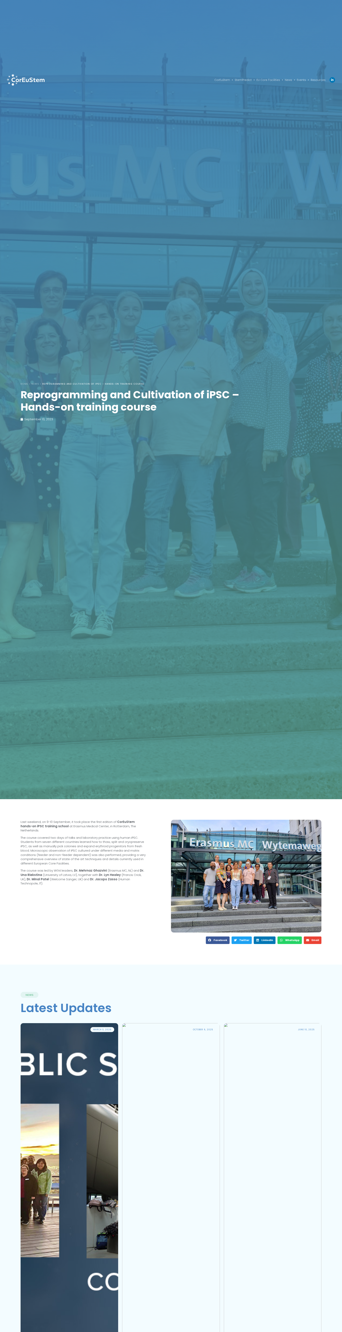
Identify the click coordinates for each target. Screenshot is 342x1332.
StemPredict (243, 80)
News (288, 80)
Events (301, 80)
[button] (218, 940)
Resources (318, 80)
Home (24, 383)
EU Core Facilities (268, 80)
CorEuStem (222, 80)
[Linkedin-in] (332, 80)
